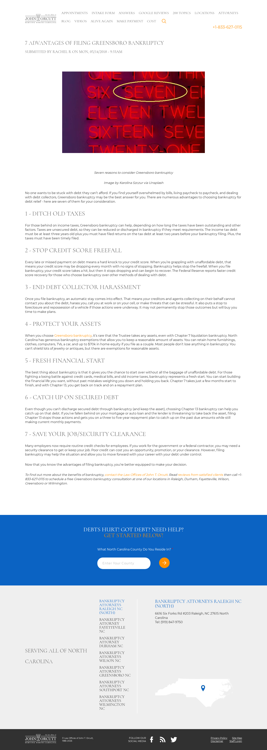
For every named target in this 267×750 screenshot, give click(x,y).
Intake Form (103, 13)
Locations (204, 13)
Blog (66, 21)
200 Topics (182, 13)
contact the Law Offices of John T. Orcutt (136, 475)
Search (165, 22)
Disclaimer (217, 741)
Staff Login (235, 741)
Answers (127, 13)
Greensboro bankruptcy (73, 335)
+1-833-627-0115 (227, 27)
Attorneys (228, 13)
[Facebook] (151, 739)
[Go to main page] (40, 19)
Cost (151, 21)
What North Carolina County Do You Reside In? (135, 549)
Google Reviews (154, 13)
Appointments (74, 13)
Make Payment (130, 21)
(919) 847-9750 (172, 622)
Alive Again (102, 21)
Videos (80, 21)
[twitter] (173, 739)
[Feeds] (162, 739)
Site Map (237, 738)
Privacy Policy (219, 738)
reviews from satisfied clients (200, 475)
